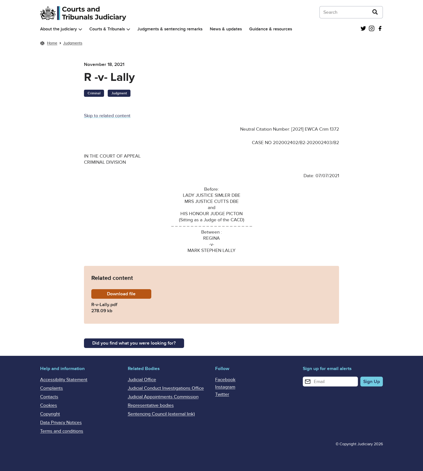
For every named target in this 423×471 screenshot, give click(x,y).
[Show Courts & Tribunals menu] (128, 29)
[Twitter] (363, 29)
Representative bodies (151, 405)
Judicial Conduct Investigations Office (166, 388)
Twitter (222, 394)
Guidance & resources (270, 29)
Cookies (48, 405)
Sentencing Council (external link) (161, 414)
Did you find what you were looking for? (134, 343)
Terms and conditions (61, 431)
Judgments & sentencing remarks (169, 29)
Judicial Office (142, 380)
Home (52, 43)
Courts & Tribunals (107, 29)
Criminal (94, 93)
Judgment (119, 93)
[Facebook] (380, 29)
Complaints (51, 388)
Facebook (225, 380)
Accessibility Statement (63, 380)
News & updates (226, 29)
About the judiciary (58, 29)
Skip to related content (107, 116)
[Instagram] (372, 29)
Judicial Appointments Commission (163, 397)
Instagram (225, 387)
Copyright (50, 414)
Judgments (72, 43)
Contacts (49, 397)
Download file (129, 294)
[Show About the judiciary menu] (80, 29)
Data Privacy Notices (61, 422)
